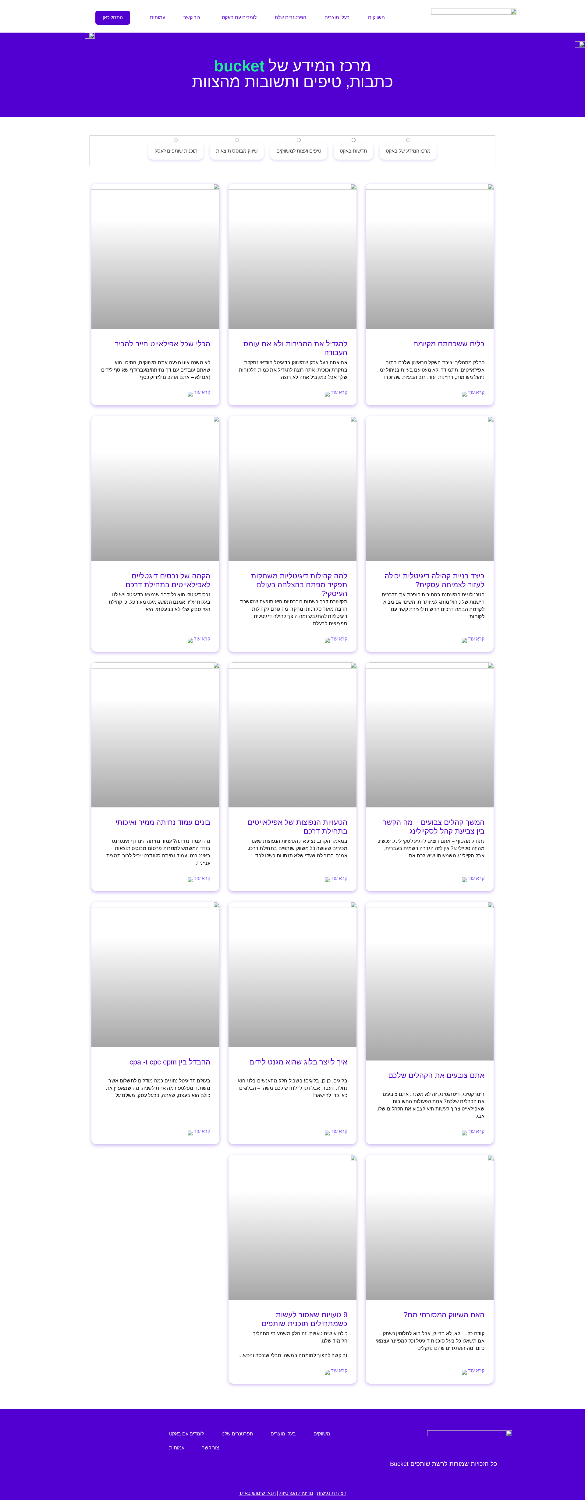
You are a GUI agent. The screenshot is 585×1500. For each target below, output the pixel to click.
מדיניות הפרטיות (296, 1493)
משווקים (376, 17)
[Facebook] (115, 1444)
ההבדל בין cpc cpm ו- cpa (169, 1062)
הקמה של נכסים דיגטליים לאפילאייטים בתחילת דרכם (168, 580)
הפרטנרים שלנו (290, 17)
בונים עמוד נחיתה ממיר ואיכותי (162, 822)
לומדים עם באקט (239, 17)
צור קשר (191, 17)
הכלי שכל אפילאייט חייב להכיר (162, 344)
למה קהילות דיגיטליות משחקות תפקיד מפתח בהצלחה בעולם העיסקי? (299, 585)
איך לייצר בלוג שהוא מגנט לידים (298, 1062)
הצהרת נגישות (331, 1493)
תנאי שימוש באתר (257, 1493)
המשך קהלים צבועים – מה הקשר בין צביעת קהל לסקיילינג (433, 826)
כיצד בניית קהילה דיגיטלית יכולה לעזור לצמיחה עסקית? (434, 580)
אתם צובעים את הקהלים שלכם (436, 1075)
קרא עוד (475, 392)
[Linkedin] (98, 1444)
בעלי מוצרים (337, 17)
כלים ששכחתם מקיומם (448, 344)
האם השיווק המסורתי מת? (443, 1315)
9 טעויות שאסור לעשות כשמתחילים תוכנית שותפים (304, 1319)
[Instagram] (133, 1444)
